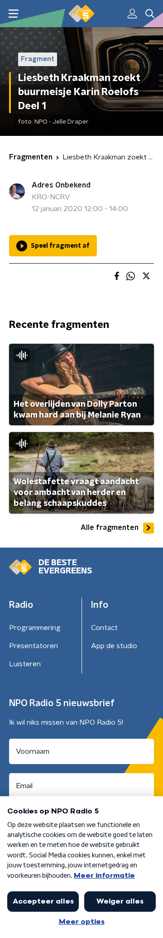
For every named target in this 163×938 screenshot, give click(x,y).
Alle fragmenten (110, 527)
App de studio (114, 645)
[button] (13, 13)
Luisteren (25, 664)
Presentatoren (33, 645)
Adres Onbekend (61, 185)
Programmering (35, 627)
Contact (104, 627)
